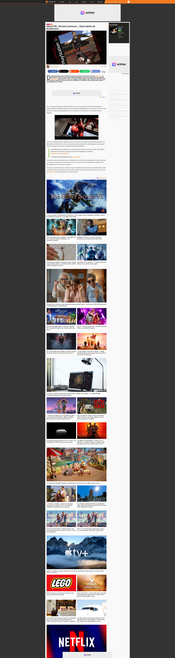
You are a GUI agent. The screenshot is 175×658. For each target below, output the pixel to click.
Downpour (54, 79)
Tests (91, 1)
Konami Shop (52, 172)
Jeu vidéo (48, 24)
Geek (77, 1)
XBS (112, 1)
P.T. (104, 80)
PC (106, 1)
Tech (70, 1)
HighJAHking (55, 66)
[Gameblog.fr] (51, 1)
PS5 (109, 1)
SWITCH (115, 1)
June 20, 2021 (77, 157)
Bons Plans (100, 1)
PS (121, 28)
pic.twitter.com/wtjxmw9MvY (60, 153)
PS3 (119, 28)
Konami (119, 35)
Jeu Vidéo (62, 1)
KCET (119, 38)
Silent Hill (98, 76)
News (52, 24)
